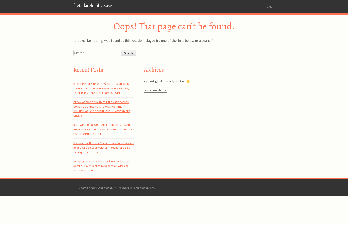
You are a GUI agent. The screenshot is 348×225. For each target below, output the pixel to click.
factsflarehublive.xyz (92, 5)
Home (269, 6)
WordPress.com (146, 187)
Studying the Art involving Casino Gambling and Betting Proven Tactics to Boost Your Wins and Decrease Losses (101, 166)
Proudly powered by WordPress (96, 187)
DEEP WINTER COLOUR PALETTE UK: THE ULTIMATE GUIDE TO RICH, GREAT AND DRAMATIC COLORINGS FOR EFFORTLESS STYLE (102, 129)
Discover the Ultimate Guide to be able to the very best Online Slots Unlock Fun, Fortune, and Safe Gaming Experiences (103, 147)
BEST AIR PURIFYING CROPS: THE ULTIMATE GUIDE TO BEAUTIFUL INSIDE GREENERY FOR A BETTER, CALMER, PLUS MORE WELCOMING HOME (101, 88)
